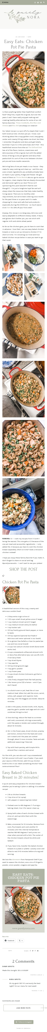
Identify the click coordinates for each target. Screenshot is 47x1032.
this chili (15, 126)
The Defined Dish (35, 147)
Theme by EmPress (23, 1028)
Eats (29, 37)
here (8, 208)
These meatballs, (23, 123)
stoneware (16, 859)
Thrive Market (21, 177)
